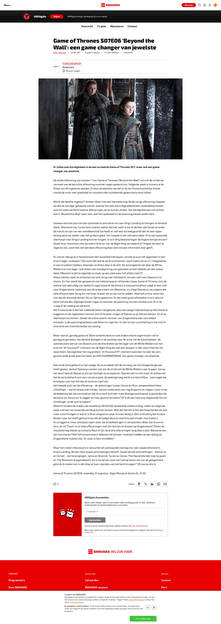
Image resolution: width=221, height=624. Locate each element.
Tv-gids (101, 26)
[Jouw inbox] (204, 5)
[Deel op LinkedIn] (152, 484)
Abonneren (117, 26)
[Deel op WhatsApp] (158, 484)
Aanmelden (95, 520)
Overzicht (87, 26)
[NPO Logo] (215, 5)
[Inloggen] (209, 5)
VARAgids (40, 16)
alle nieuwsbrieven (140, 526)
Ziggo (56, 52)
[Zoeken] (199, 5)
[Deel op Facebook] (139, 484)
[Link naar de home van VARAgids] (27, 16)
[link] (56, 66)
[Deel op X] (145, 484)
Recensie (62, 52)
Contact (132, 26)
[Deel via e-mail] (165, 484)
